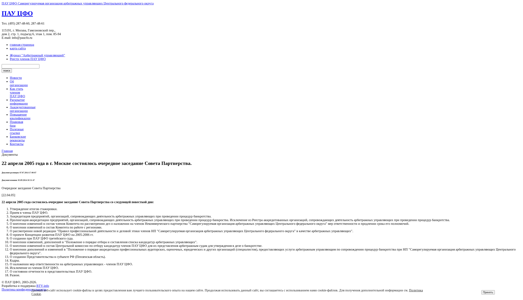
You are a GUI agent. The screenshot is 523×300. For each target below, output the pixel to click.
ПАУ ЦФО (17, 13)
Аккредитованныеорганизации (23, 109)
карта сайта (18, 48)
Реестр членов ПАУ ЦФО (28, 59)
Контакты (16, 144)
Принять (488, 292)
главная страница (22, 44)
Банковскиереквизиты (18, 138)
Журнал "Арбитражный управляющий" (37, 55)
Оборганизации (19, 83)
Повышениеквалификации (20, 116)
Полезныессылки (17, 131)
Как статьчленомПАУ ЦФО (17, 92)
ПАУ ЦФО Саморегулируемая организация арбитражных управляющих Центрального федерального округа (78, 3)
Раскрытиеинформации (19, 101)
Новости (16, 77)
